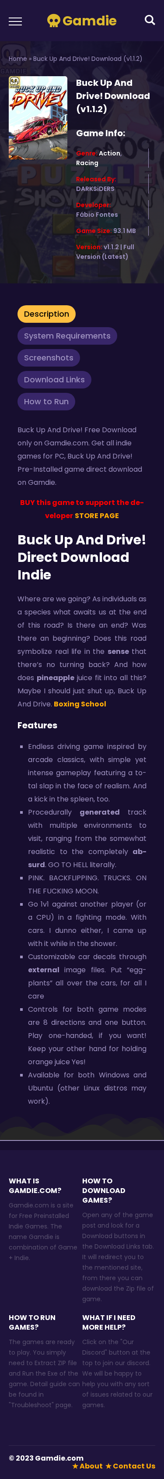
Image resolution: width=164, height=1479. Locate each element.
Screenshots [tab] (48, 357)
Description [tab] (46, 313)
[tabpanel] (82, 768)
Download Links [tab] (54, 379)
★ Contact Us (130, 1466)
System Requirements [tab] (67, 335)
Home (18, 58)
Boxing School (80, 704)
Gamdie (90, 20)
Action (109, 153)
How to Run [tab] (46, 401)
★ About (87, 1466)
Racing (87, 163)
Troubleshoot (31, 1405)
